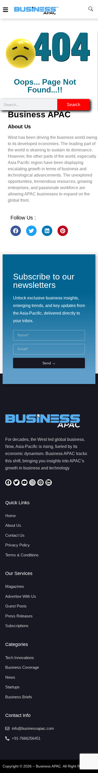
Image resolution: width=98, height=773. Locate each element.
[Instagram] (32, 482)
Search (73, 104)
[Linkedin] (47, 231)
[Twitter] (31, 231)
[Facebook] (15, 231)
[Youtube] (24, 482)
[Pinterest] (62, 231)
